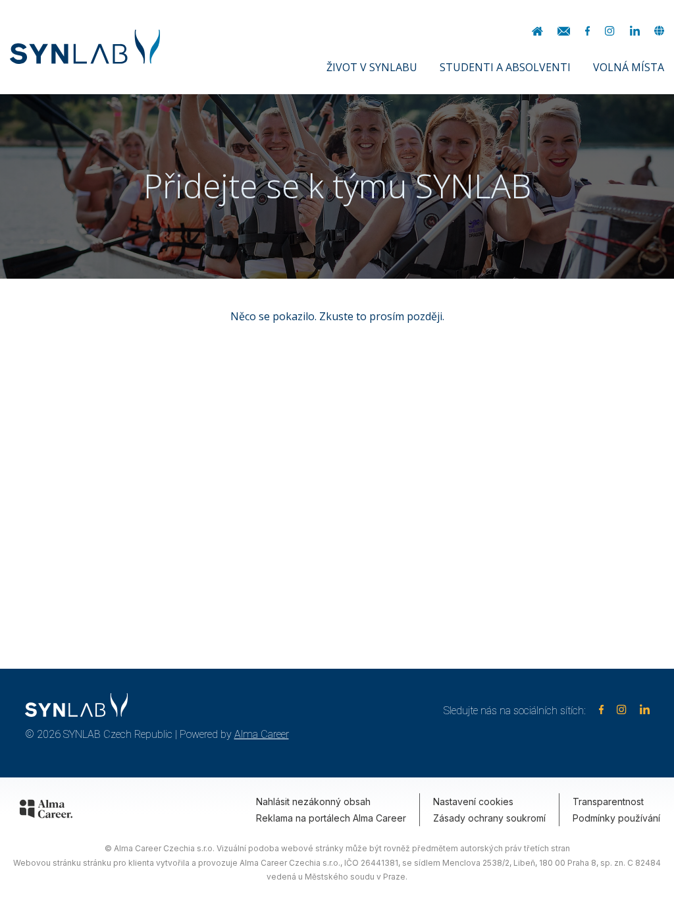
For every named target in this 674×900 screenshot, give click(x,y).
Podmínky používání (616, 818)
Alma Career (261, 734)
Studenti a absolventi (505, 67)
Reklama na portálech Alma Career (331, 818)
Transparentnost (608, 801)
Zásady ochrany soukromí (489, 818)
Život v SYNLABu (371, 67)
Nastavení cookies (473, 801)
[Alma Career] (46, 811)
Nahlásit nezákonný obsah (313, 801)
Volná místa (628, 67)
